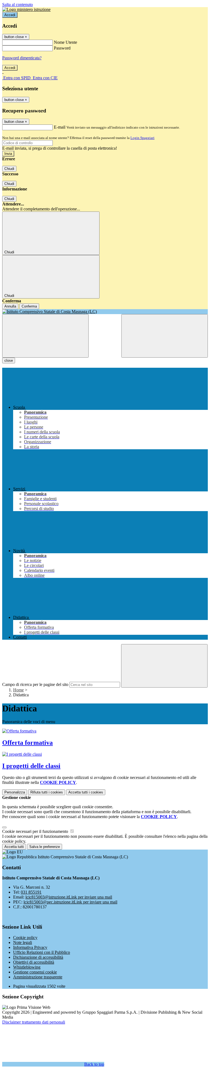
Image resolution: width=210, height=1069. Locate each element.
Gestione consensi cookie (35, 972)
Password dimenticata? (22, 58)
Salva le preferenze (44, 847)
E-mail (59, 127)
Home (18, 690)
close (8, 360)
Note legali (22, 942)
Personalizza (14, 792)
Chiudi (9, 169)
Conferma (29, 306)
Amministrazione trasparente (37, 977)
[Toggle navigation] (45, 336)
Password (62, 48)
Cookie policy (25, 937)
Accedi (9, 15)
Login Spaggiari (142, 138)
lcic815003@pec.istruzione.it (70, 902)
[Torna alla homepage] (105, 311)
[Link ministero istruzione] (26, 9)
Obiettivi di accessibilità (33, 962)
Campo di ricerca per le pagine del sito (35, 684)
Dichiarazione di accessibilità (38, 957)
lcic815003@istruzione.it (68, 897)
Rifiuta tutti (46, 792)
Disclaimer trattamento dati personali (33, 1022)
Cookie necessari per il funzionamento (35, 831)
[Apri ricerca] (164, 336)
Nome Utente (65, 42)
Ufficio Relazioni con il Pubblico (41, 952)
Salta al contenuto (17, 4)
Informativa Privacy (30, 947)
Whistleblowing (26, 967)
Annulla (10, 306)
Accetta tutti (85, 792)
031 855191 (31, 892)
